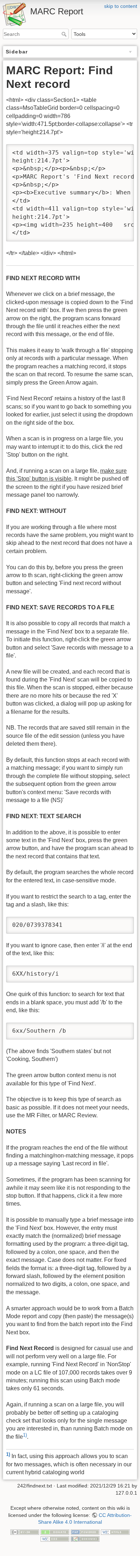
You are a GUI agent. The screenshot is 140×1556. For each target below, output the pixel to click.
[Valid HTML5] (115, 1531)
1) (25, 1435)
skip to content (120, 6)
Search (64, 34)
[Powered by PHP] (85, 1531)
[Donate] (55, 1531)
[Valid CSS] (55, 1538)
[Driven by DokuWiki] (85, 1538)
